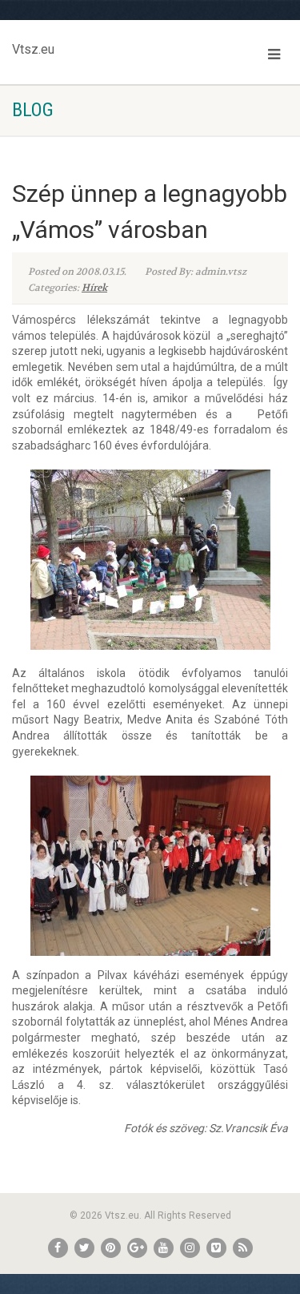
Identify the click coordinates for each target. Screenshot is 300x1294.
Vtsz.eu (33, 46)
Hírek (94, 287)
